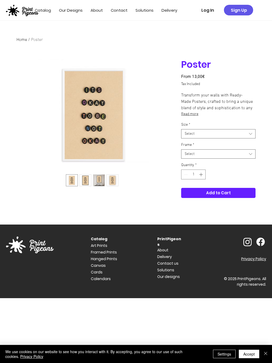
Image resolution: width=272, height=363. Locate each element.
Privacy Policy (31, 356)
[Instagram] (247, 241)
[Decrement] (185, 174)
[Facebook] (260, 241)
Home (21, 40)
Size (185, 125)
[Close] (265, 354)
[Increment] (201, 174)
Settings (224, 354)
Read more (189, 114)
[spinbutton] (193, 174)
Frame (187, 145)
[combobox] (218, 133)
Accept (249, 354)
